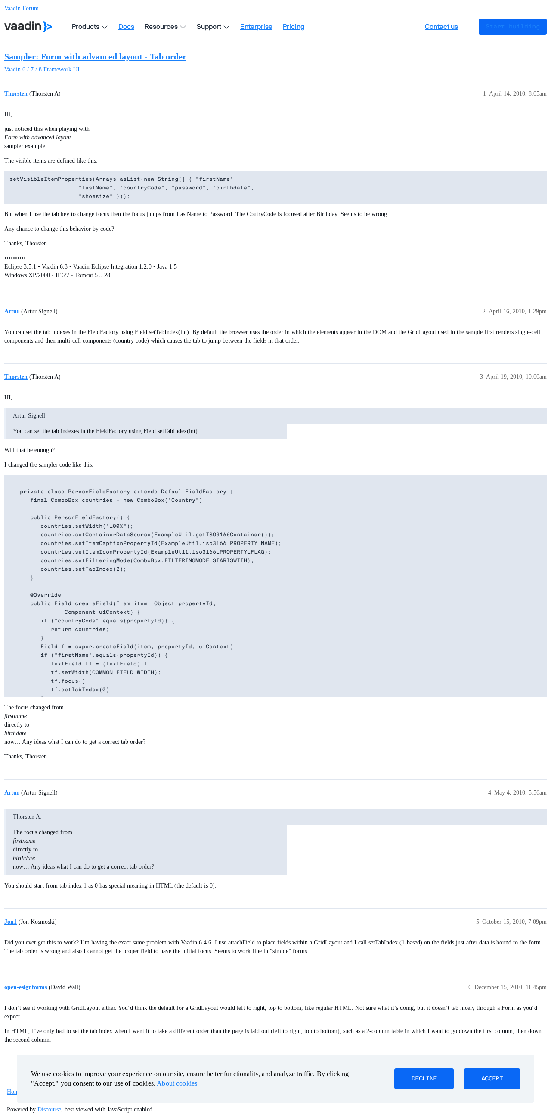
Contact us (441, 26)
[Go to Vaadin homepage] (28, 27)
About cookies (177, 1083)
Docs (126, 26)
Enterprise (256, 26)
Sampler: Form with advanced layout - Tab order (95, 56)
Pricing (293, 26)
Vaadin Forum (21, 8)
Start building (513, 27)
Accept (492, 1079)
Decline (424, 1079)
